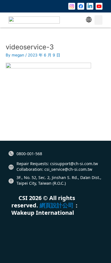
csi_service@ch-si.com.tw (68, 169)
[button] (89, 20)
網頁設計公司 (57, 205)
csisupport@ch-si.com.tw (74, 163)
